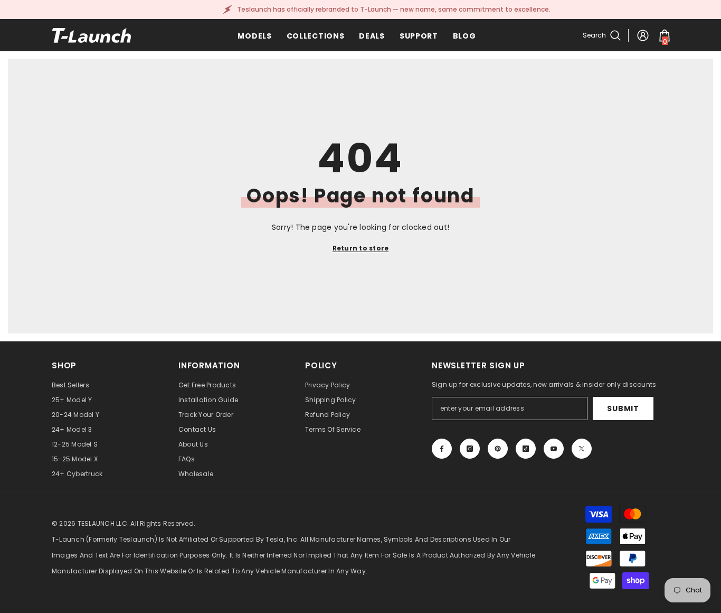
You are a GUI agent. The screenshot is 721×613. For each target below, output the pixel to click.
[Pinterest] (498, 449)
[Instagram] (470, 449)
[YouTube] (554, 449)
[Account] (643, 35)
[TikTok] (526, 449)
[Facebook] (442, 449)
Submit (623, 408)
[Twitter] (582, 449)
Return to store (361, 248)
